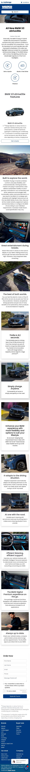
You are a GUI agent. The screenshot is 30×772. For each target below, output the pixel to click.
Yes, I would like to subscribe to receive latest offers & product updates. (14, 685)
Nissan (3, 728)
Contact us (19, 754)
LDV (2, 732)
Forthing (3, 738)
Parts (18, 734)
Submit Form (15, 696)
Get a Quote (15, 141)
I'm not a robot (11, 691)
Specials (18, 726)
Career (18, 758)
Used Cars (4, 758)
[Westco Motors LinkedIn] (2, 2)
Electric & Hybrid (6, 760)
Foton (3, 742)
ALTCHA (24, 691)
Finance (18, 732)
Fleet (17, 728)
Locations (26, 2)
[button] (27, 7)
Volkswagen (5, 730)
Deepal (3, 740)
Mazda (3, 726)
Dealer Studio (11, 770)
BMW (2, 747)
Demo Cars (4, 756)
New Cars (4, 754)
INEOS (3, 745)
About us (19, 756)
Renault (3, 734)
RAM (2, 736)
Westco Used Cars (7, 744)
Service (18, 730)
